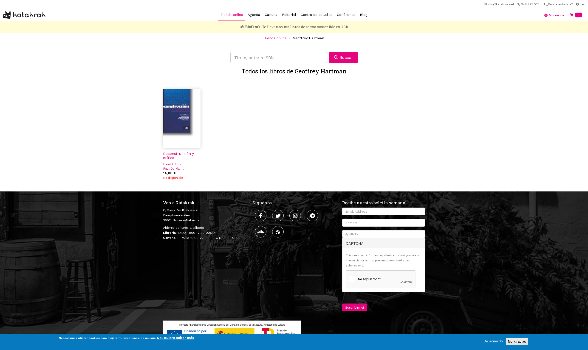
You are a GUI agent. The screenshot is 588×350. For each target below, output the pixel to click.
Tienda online (231, 15)
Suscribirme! (354, 307)
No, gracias (517, 341)
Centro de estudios (316, 15)
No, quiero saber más (175, 338)
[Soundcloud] (261, 231)
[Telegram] (313, 215)
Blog (364, 15)
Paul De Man (172, 168)
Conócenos (346, 15)
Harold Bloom (173, 164)
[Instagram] (295, 215)
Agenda (254, 15)
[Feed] (278, 231)
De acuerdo (493, 341)
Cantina (271, 15)
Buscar (345, 57)
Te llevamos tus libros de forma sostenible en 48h (296, 26)
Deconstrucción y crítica (178, 155)
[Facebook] (261, 215)
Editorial (289, 15)
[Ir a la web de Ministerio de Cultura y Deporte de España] (232, 332)
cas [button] (582, 4)
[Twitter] (278, 215)
